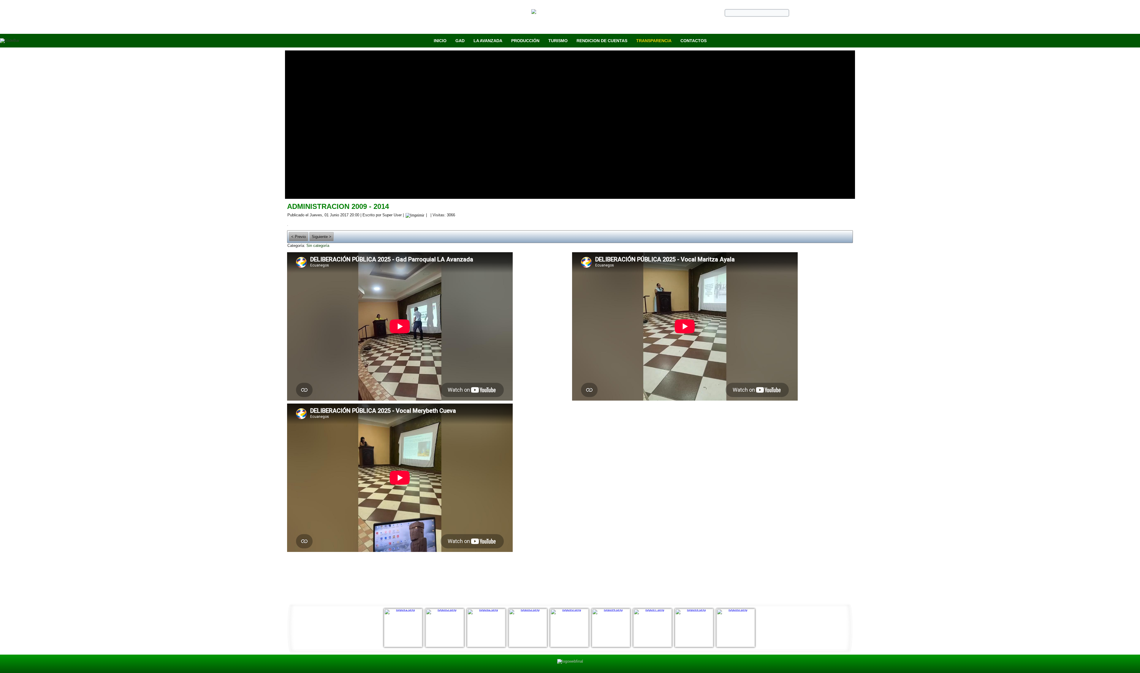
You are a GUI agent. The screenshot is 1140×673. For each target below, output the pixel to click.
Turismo (558, 40)
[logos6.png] (571, 628)
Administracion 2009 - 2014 (338, 206)
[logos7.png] (654, 628)
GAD (460, 40)
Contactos (693, 40)
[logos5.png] (446, 628)
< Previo (298, 236)
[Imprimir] (415, 215)
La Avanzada (488, 40)
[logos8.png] (737, 628)
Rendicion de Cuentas (602, 40)
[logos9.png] (695, 628)
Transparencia (654, 40)
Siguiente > (321, 236)
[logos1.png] (404, 628)
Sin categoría (317, 245)
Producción (525, 40)
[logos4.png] (612, 628)
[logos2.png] (488, 628)
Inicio (440, 40)
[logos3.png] (529, 628)
